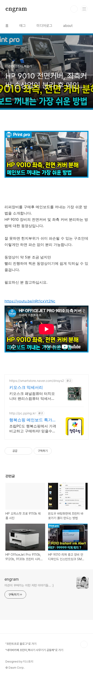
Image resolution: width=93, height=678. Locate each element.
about (68, 26)
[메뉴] (84, 8)
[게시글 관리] (27, 451)
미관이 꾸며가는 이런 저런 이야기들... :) (29, 585)
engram (16, 9)
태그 (22, 26)
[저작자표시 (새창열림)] (54, 451)
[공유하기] (21, 451)
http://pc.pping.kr (22, 413)
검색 (74, 9)
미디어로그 (44, 26)
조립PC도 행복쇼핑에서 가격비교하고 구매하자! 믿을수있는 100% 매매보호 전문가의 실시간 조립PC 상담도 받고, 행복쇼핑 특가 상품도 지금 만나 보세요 (32, 428)
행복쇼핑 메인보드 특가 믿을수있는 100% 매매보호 (31, 420)
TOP (84, 644)
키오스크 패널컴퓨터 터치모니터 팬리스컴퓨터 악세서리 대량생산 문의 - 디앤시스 (32, 396)
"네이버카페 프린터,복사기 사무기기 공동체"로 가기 (34, 650)
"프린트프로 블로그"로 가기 (20, 643)
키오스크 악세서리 (26, 387)
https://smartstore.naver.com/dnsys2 (36, 381)
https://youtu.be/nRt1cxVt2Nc (30, 301)
